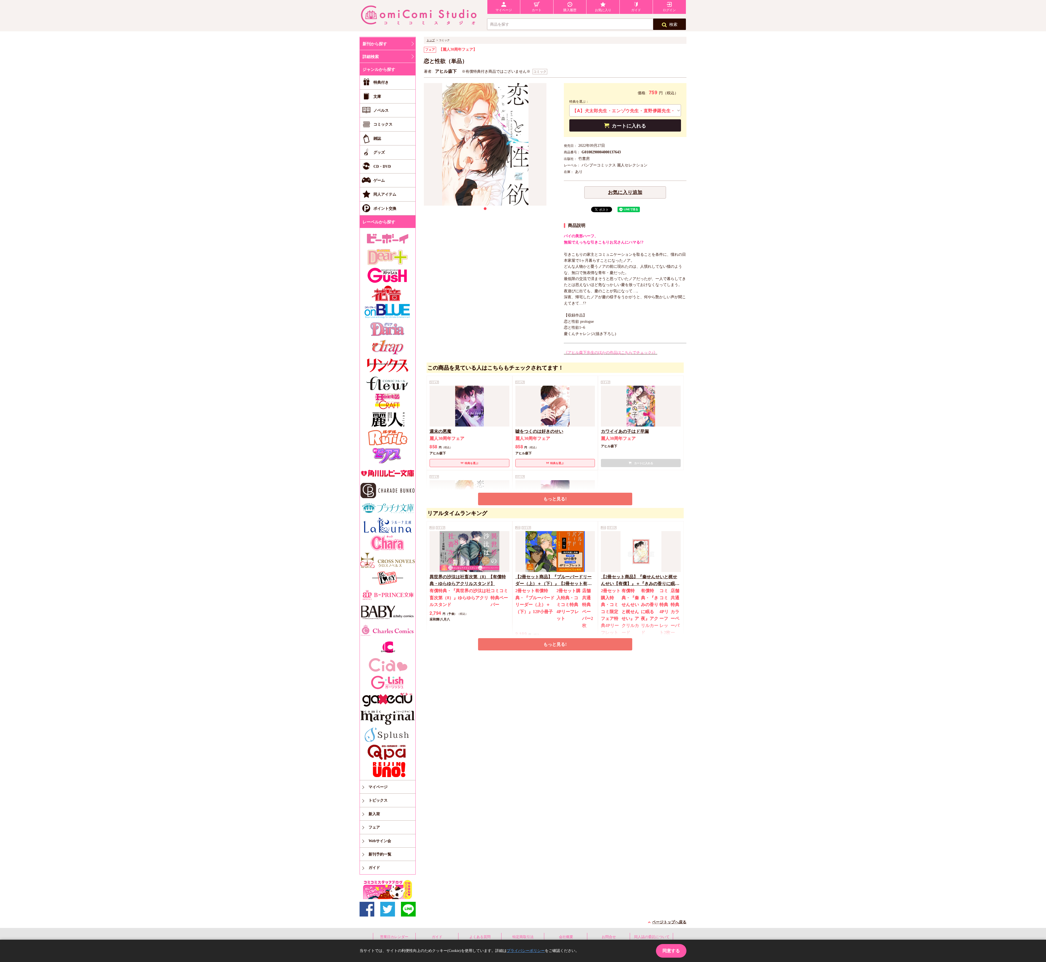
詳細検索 (371, 56)
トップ (431, 40)
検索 (673, 24)
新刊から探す (375, 44)
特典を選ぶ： (579, 101)
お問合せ (609, 937)
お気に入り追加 (625, 192)
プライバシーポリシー (526, 951)
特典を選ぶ (471, 463)
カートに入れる (629, 126)
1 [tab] (485, 208)
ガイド (437, 937)
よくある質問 (480, 937)
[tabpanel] (485, 144)
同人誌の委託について (652, 937)
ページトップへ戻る (669, 922)
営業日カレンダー (394, 937)
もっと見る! (555, 499)
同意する (671, 950)
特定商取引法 (523, 937)
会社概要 (566, 937)
